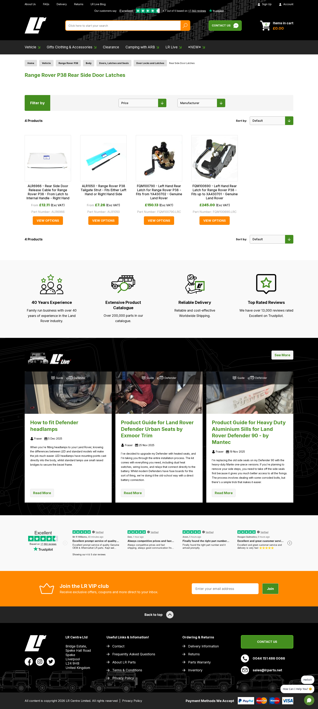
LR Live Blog (98, 4)
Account (288, 4)
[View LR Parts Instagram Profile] (40, 661)
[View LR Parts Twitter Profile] (51, 661)
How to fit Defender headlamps (54, 425)
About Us (30, 4)
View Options (48, 220)
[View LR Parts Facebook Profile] (29, 661)
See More (282, 355)
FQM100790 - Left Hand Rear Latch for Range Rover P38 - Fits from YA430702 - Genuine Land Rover (159, 192)
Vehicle (46, 63)
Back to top (153, 615)
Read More (42, 493)
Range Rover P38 (68, 63)
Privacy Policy (123, 678)
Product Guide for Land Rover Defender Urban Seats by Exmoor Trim (157, 429)
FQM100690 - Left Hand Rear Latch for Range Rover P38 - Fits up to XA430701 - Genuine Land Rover (214, 192)
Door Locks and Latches (150, 63)
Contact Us (221, 25)
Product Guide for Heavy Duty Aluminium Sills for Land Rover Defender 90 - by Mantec (249, 432)
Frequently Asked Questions (133, 654)
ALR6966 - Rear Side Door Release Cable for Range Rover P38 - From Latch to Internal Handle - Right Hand (47, 192)
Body (88, 63)
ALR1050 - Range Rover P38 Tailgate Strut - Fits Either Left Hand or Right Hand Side (103, 190)
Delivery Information (203, 646)
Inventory (195, 670)
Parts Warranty (199, 662)
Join (270, 589)
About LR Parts (124, 662)
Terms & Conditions (127, 670)
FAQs (46, 4)
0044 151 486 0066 (269, 658)
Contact (118, 646)
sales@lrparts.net (267, 670)
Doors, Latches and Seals (114, 63)
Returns (78, 4)
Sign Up (267, 4)
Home (30, 63)
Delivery (62, 4)
